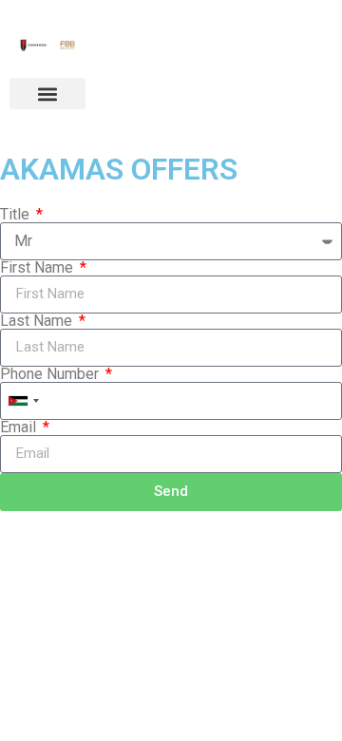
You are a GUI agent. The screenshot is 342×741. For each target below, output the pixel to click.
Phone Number (51, 374)
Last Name (38, 321)
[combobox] (23, 401)
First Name (38, 268)
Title (16, 214)
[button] (48, 93)
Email (20, 427)
